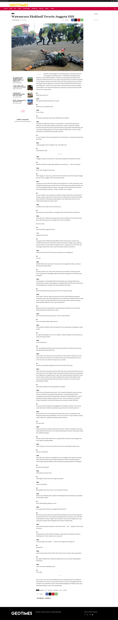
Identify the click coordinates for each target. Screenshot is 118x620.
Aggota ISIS (42, 590)
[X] (115, 1)
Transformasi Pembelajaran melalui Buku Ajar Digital (19, 94)
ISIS (46, 590)
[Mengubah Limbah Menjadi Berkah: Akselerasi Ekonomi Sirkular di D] (30, 79)
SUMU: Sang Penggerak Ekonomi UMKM (19, 101)
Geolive (48, 612)
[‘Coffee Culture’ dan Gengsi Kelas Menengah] (30, 87)
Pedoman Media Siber (56, 612)
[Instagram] (113, 1)
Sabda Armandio (16, 20)
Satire (13, 13)
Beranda (38, 612)
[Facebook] (111, 1)
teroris (61, 590)
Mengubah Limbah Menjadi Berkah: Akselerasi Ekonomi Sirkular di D (18, 79)
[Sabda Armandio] (23, 114)
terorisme (65, 590)
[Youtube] (117, 1)
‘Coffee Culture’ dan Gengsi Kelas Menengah (19, 86)
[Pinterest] (78, 20)
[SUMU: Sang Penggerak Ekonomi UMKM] (30, 102)
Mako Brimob (56, 590)
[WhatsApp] (82, 20)
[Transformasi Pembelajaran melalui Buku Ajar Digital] (30, 95)
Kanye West (50, 590)
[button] (114, 8)
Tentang (43, 612)
